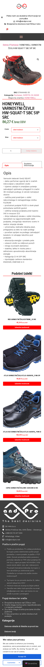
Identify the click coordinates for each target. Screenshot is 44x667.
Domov (6, 45)
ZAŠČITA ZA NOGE (31, 95)
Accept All (22, 656)
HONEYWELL (30, 98)
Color (7, 129)
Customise (11, 663)
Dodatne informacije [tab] (29, 164)
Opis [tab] (7, 165)
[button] (21, 36)
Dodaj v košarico (31, 151)
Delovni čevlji (10, 632)
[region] (22, 651)
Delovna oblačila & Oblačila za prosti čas (21, 626)
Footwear (14, 45)
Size (6, 137)
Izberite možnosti (22, 327)
